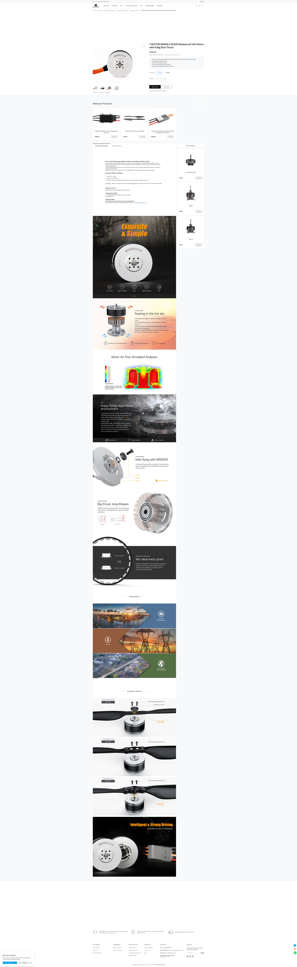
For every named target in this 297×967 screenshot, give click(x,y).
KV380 (167, 72)
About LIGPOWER (148, 947)
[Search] (196, 5)
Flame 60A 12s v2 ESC (121, 201)
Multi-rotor (106, 5)
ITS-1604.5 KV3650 (191, 172)
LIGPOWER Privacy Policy (160, 964)
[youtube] (190, 957)
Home (94, 10)
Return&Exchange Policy (135, 953)
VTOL (121, 5)
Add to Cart (155, 87)
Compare (108, 92)
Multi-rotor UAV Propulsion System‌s (106, 10)
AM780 (191, 206)
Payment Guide (117, 947)
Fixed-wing (114, 5)
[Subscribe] (202, 953)
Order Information (117, 950)
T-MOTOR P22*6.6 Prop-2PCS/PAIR (134, 131)
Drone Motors (96, 947)
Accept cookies (10, 963)
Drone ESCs (96, 950)
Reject (24, 963)
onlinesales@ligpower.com (140, 202)
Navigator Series (135, 10)
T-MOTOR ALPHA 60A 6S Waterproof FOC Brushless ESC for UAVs (162, 132)
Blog (145, 953)
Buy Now (166, 87)
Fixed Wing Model (149, 5)
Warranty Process (133, 950)
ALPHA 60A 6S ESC (131, 201)
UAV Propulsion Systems (132, 5)
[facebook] (188, 957)
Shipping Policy (132, 955)
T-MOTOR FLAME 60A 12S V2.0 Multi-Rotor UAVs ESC (106, 132)
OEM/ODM (159, 5)
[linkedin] (193, 957)
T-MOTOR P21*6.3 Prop (110, 201)
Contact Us (147, 950)
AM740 (191, 239)
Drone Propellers (97, 953)
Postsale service (133, 947)
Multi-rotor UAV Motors (123, 10)
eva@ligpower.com (164, 956)
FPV (141, 5)
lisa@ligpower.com (171, 953)
